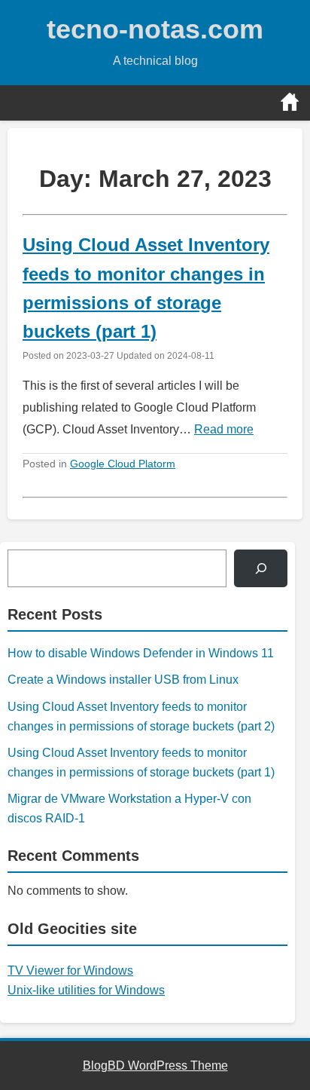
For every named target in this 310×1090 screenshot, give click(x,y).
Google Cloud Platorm (122, 464)
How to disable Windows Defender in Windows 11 (141, 653)
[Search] (260, 568)
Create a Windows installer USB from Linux (123, 679)
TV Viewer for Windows (70, 970)
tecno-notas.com (155, 29)
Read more (224, 429)
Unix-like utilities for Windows (86, 990)
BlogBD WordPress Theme (155, 1065)
